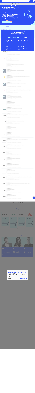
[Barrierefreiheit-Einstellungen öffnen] (34, 198)
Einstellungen (9, 278)
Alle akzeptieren (23, 278)
